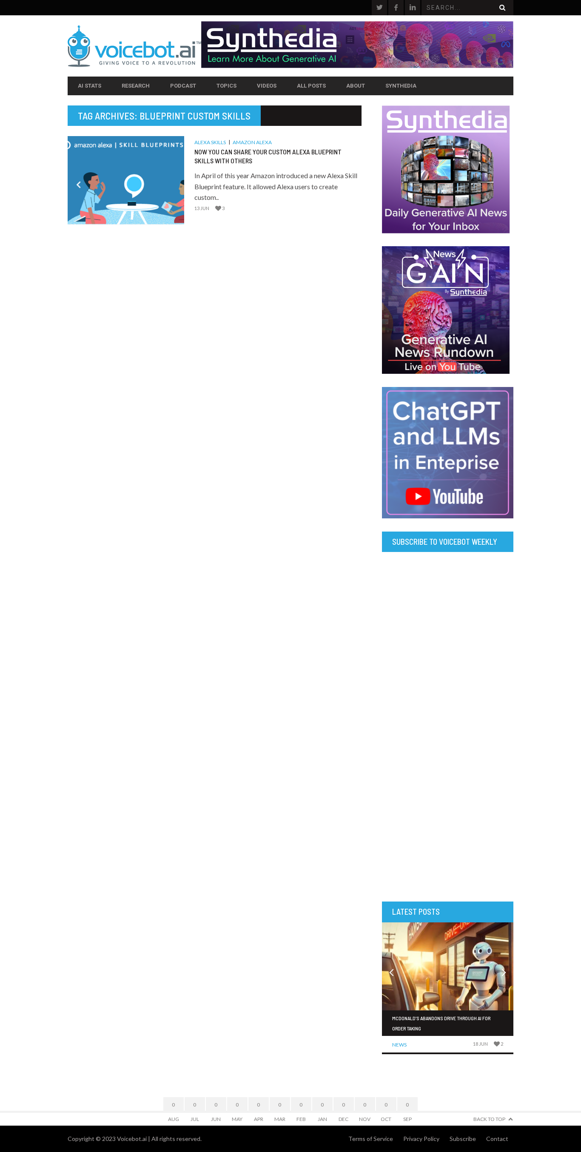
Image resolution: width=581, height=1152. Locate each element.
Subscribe (463, 1138)
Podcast (183, 85)
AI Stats (89, 85)
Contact (497, 1138)
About (355, 85)
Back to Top (489, 1119)
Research (136, 85)
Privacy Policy (421, 1138)
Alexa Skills (210, 142)
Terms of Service (370, 1138)
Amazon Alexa (252, 142)
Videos (266, 85)
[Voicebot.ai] (134, 46)
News (399, 1044)
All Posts (311, 85)
